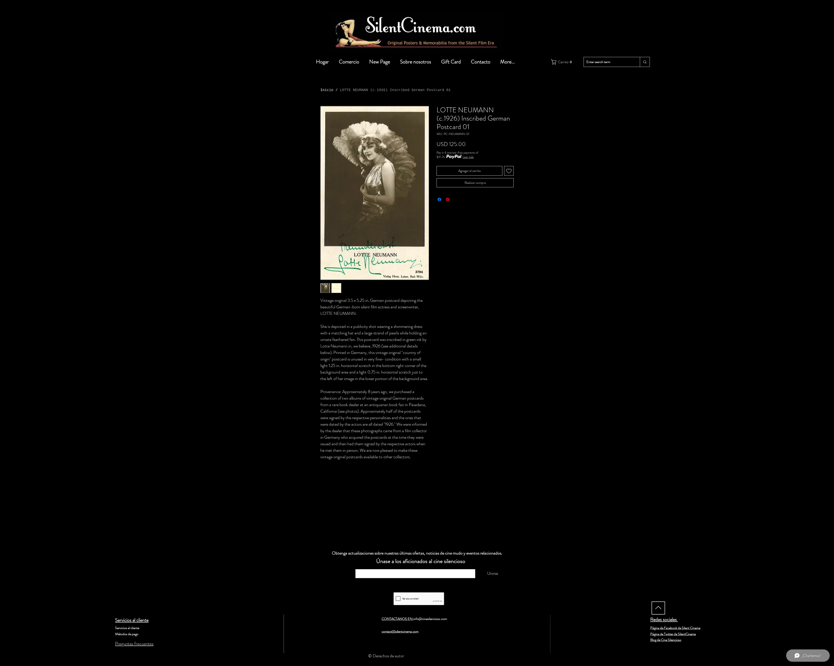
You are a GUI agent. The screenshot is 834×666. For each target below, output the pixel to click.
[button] (560, 62)
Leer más (468, 157)
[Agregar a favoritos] (509, 171)
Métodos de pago (126, 633)
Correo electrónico (374, 567)
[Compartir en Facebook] (439, 199)
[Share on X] (455, 199)
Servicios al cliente (132, 620)
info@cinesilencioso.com (430, 618)
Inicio (326, 90)
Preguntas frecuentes (134, 643)
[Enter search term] (645, 62)
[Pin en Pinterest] (447, 199)
